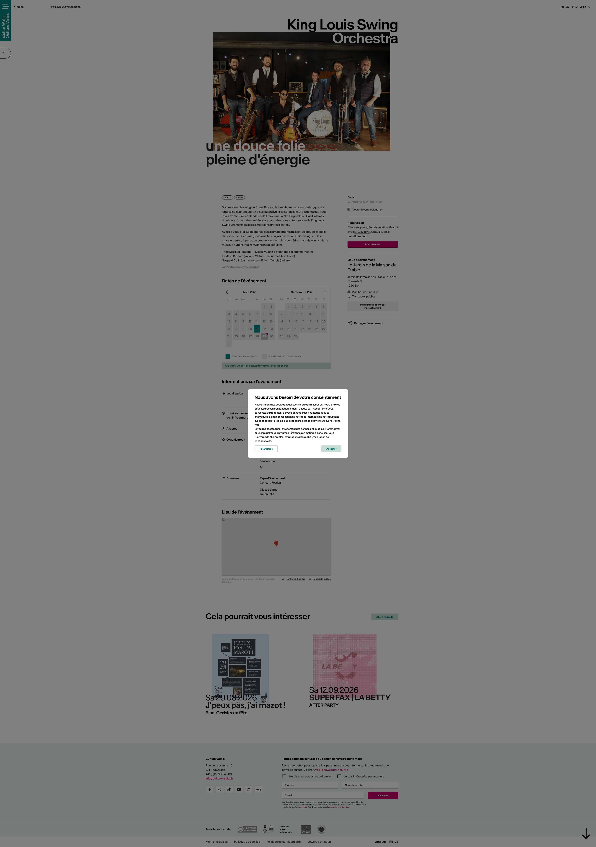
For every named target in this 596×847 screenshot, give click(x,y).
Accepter (331, 448)
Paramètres (266, 448)
